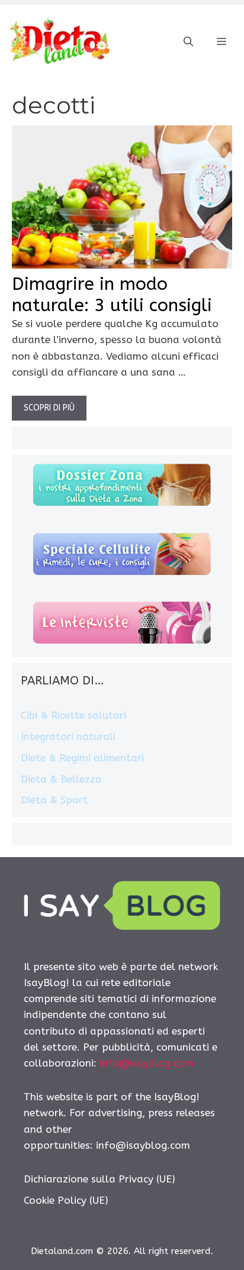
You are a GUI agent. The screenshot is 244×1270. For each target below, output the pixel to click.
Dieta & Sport (54, 800)
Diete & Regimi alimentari (82, 758)
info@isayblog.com (146, 1063)
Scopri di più (49, 408)
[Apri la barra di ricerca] (188, 42)
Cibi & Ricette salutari (73, 715)
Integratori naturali (68, 736)
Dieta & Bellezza (61, 779)
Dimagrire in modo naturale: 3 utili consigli (112, 294)
